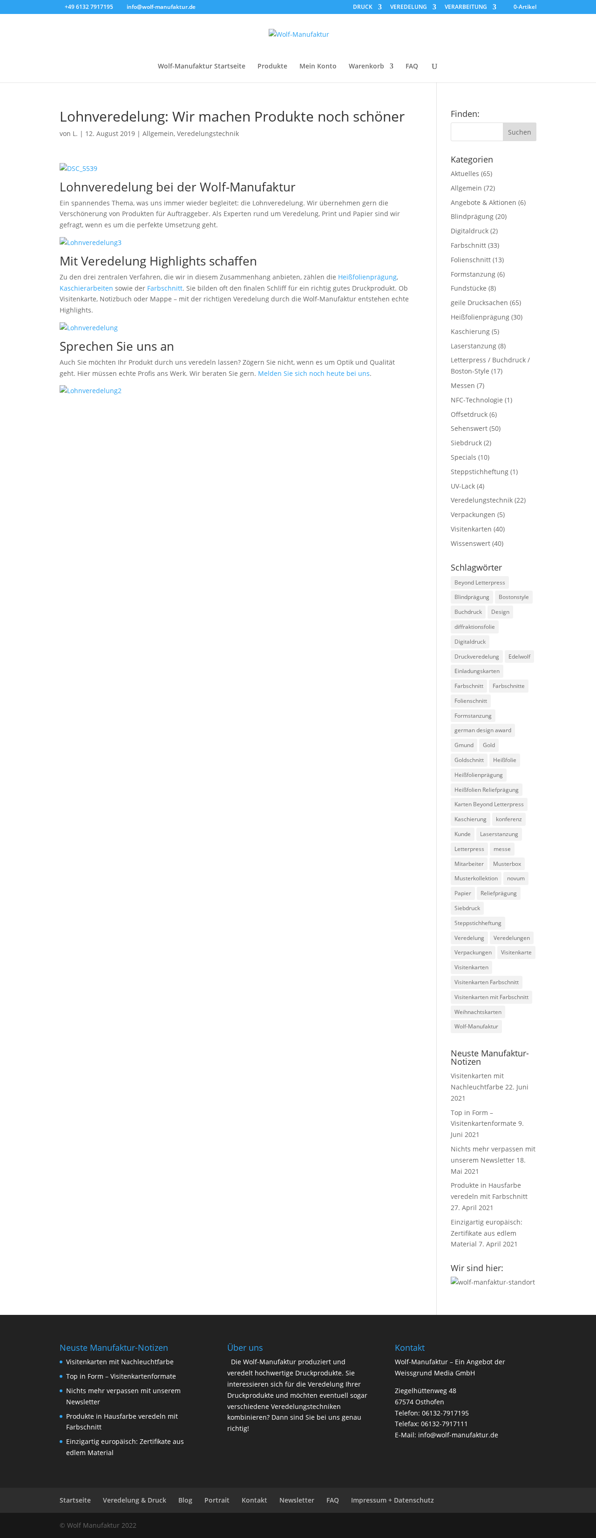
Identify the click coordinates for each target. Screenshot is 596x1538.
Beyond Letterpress (479, 582)
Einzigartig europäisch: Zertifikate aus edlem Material (486, 1233)
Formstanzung (473, 274)
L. (75, 133)
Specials (463, 457)
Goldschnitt (469, 760)
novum (516, 878)
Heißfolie (504, 760)
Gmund (464, 745)
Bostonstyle (514, 597)
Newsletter (296, 1500)
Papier (462, 893)
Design (500, 612)
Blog (185, 1500)
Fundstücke (469, 288)
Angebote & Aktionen (483, 202)
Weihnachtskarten (477, 1012)
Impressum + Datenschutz (392, 1500)
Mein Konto (318, 66)
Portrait (217, 1500)
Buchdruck (468, 612)
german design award (482, 730)
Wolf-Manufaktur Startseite (201, 66)
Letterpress (469, 849)
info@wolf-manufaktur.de (458, 1434)
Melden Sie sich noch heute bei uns (314, 373)
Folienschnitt (471, 259)
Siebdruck (466, 442)
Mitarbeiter (469, 864)
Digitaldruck (469, 230)
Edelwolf (519, 656)
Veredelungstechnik (208, 133)
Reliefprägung (499, 893)
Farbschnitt (165, 288)
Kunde (462, 834)
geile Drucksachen (479, 302)
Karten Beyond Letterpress (489, 804)
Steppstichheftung (479, 471)
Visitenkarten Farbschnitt (486, 982)
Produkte (272, 66)
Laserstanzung (473, 345)
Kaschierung (470, 331)
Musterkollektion (476, 878)
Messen (463, 385)
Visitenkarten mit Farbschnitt (491, 997)
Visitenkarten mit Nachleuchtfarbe (120, 1361)
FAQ (412, 66)
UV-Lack (463, 486)
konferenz (509, 819)
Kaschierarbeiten (86, 288)
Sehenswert (469, 428)
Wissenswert (470, 543)
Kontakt (254, 1500)
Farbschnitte (509, 686)
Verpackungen (473, 514)
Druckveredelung (476, 656)
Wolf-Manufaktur (476, 1026)
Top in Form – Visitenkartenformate (121, 1376)
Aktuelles (465, 173)
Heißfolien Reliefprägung (486, 790)
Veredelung (469, 938)
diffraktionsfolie (474, 627)
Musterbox (507, 864)
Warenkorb (366, 66)
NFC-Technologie (477, 399)
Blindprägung (472, 216)
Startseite (75, 1500)
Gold (489, 745)
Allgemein (158, 133)
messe (502, 849)
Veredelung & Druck (134, 1500)
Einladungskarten (477, 671)
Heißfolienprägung (367, 276)
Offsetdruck (469, 414)
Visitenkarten (471, 528)
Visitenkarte (516, 952)
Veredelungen (512, 938)
